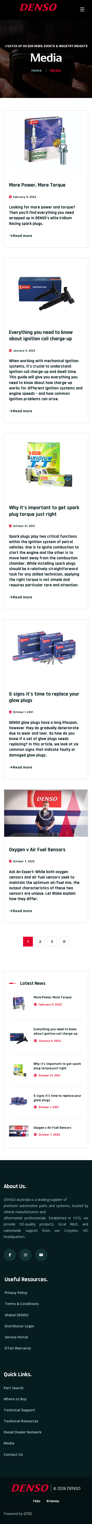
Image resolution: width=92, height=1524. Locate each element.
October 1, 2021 (49, 1107)
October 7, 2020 (49, 1135)
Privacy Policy (16, 1292)
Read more (22, 235)
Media (9, 1443)
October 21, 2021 (49, 1075)
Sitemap (52, 1501)
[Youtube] (41, 1255)
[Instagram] (25, 1255)
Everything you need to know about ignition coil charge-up (41, 335)
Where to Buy (15, 1399)
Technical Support (19, 1410)
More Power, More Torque (37, 185)
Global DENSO (16, 1315)
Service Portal (16, 1337)
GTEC (28, 1513)
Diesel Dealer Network (22, 1432)
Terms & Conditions (22, 1303)
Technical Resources (21, 1421)
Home (36, 70)
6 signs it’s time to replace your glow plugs (44, 697)
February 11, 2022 (50, 1004)
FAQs (36, 1501)
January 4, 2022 (50, 1041)
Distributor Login (19, 1326)
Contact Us (13, 1454)
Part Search (14, 1388)
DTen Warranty (18, 1348)
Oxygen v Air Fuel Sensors (37, 849)
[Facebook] (10, 1255)
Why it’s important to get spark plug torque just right (44, 511)
